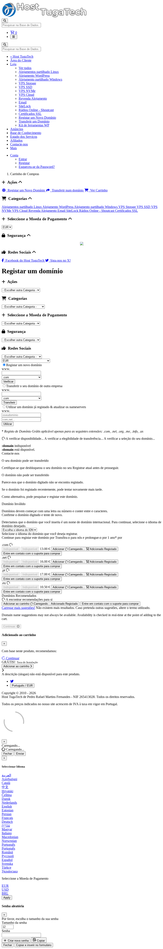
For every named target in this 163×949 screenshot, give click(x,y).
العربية (6, 775)
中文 (5, 787)
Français (7, 818)
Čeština (7, 795)
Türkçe (6, 867)
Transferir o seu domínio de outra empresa (34, 386)
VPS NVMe (27, 91)
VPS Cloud (26, 94)
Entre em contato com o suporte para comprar (31, 553)
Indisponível (10, 549)
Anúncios (16, 129)
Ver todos (25, 68)
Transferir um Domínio (34, 121)
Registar (24, 163)
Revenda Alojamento (33, 98)
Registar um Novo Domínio (37, 117)
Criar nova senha (18, 940)
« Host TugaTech (21, 56)
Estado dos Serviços (23, 136)
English (7, 806)
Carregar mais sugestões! (18, 608)
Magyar (7, 829)
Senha (6, 931)
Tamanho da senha (14, 922)
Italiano (7, 833)
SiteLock (25, 106)
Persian (6, 814)
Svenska (7, 863)
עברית (6, 825)
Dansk (6, 799)
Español (7, 860)
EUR (5, 886)
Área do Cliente (20, 60)
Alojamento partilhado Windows (40, 79)
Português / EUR (22, 685)
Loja (13, 64)
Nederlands (9, 802)
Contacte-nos (19, 144)
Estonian (7, 810)
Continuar (10, 626)
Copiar (40, 940)
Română (7, 852)
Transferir (9, 402)
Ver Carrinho (98, 190)
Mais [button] (13, 148)
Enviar (20, 753)
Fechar (7, 753)
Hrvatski (7, 791)
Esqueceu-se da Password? (37, 167)
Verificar (8, 381)
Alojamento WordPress (34, 75)
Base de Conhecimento (25, 133)
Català (6, 783)
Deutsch (7, 821)
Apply (6, 897)
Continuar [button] (12, 658)
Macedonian (10, 837)
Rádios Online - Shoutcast (36, 110)
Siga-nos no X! (60, 260)
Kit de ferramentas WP (34, 125)
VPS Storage (27, 83)
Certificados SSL (30, 114)
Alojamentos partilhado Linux (39, 72)
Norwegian (9, 841)
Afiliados (16, 140)
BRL (5, 893)
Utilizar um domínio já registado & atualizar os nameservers (46, 407)
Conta (14, 155)
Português (8, 844)
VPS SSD (25, 87)
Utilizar (7, 424)
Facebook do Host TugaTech (24, 260)
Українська (10, 871)
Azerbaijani (9, 779)
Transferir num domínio (67, 190)
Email (23, 102)
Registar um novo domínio (24, 365)
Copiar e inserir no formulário (33, 945)
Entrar (23, 159)
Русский (8, 856)
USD (5, 889)
